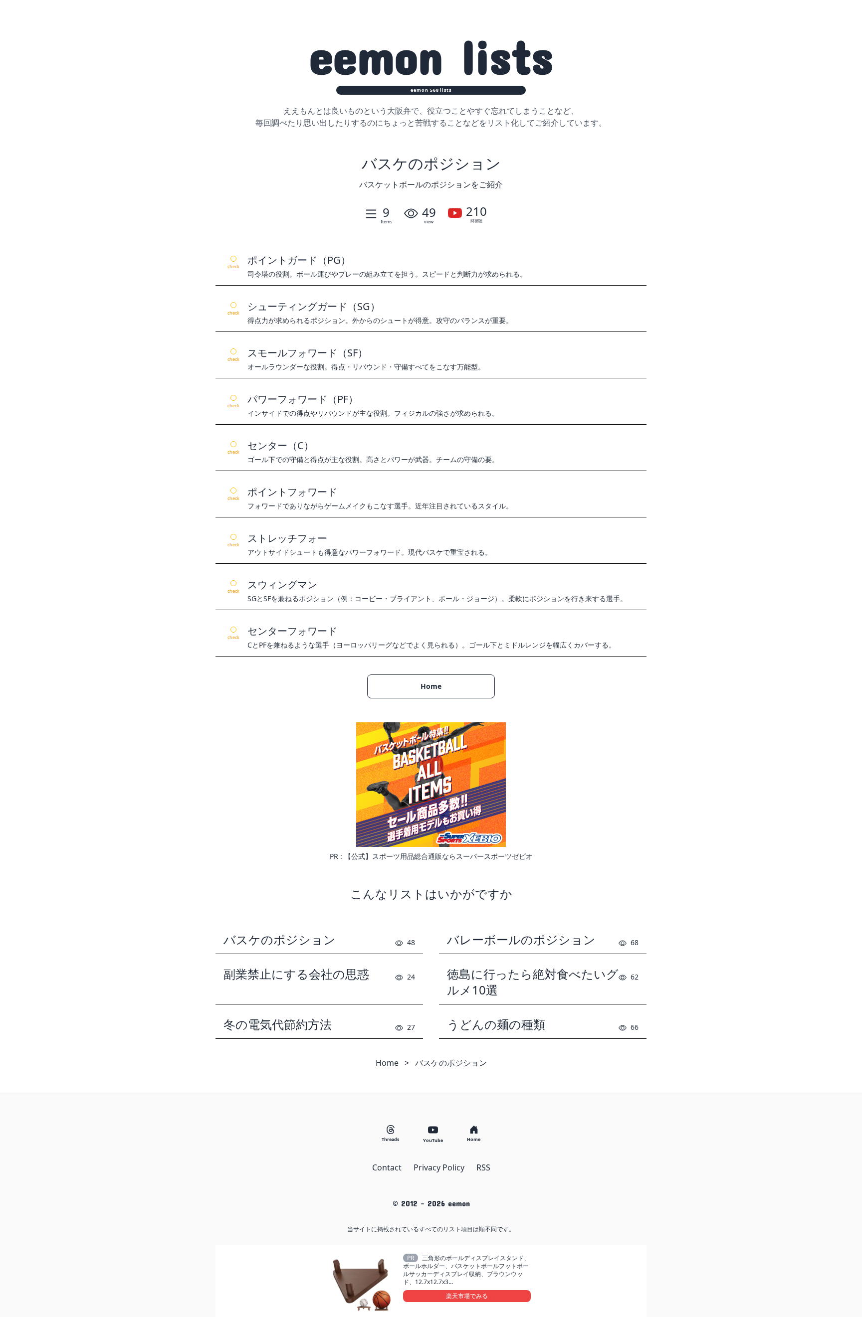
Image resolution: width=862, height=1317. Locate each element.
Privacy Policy (439, 1167)
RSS (483, 1167)
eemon (431, 55)
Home (431, 686)
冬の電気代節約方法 (277, 1024)
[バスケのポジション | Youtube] (455, 213)
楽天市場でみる (467, 1296)
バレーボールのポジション (521, 940)
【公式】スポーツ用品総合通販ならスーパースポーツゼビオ (438, 856)
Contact (387, 1167)
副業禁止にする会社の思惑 (296, 974)
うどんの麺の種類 (496, 1024)
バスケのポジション (279, 940)
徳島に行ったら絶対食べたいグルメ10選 (533, 982)
